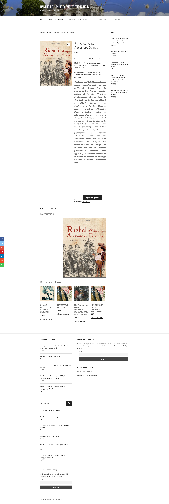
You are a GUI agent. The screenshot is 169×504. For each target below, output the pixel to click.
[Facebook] (2, 239)
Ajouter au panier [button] (46, 319)
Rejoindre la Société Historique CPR (80, 19)
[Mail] (2, 260)
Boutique (117, 19)
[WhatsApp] (2, 265)
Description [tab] (44, 209)
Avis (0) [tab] (53, 209)
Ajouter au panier (92, 198)
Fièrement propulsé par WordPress (51, 499)
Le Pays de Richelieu (102, 19)
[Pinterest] (2, 252)
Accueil (42, 19)
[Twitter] (2, 243)
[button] (68, 44)
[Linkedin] (2, 256)
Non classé (49, 32)
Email (41, 479)
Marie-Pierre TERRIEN (65, 7)
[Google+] (2, 248)
